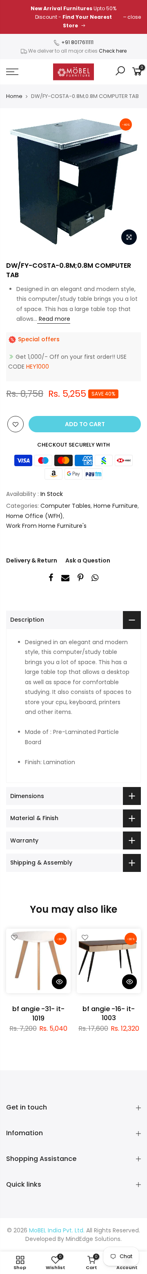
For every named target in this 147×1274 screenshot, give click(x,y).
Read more (53, 319)
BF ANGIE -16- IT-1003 (108, 1013)
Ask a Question (87, 560)
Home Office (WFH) (34, 516)
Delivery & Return (31, 560)
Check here (113, 50)
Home (14, 96)
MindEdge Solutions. (94, 1239)
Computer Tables (65, 506)
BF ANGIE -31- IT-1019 (38, 1013)
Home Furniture (116, 506)
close (134, 16)
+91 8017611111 (77, 42)
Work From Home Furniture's (46, 526)
